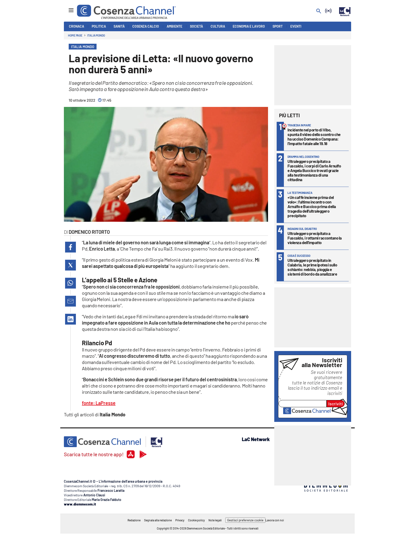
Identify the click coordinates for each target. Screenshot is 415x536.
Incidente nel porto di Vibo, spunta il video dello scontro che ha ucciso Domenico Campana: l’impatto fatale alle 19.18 (314, 136)
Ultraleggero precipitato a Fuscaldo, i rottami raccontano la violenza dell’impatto (314, 238)
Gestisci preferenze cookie (245, 520)
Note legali (215, 520)
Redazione (134, 520)
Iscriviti (335, 403)
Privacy (179, 520)
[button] (70, 247)
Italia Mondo (96, 35)
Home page (75, 35)
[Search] (318, 11)
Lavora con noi (274, 520)
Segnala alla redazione (158, 520)
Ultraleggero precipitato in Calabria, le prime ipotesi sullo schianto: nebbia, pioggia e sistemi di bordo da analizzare (312, 267)
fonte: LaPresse (99, 403)
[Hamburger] (66, 8)
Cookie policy (196, 520)
